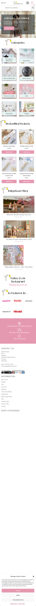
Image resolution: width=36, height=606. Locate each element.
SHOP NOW (9, 28)
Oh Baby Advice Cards (26, 146)
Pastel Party (8, 510)
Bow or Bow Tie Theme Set (12, 533)
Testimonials (4, 394)
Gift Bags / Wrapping (7, 479)
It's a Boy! (8, 544)
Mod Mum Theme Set (11, 527)
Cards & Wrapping (6, 442)
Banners (5, 569)
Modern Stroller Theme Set (12, 525)
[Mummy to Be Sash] (9, 136)
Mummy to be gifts (8, 474)
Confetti (5, 567)
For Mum (5, 455)
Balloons (5, 495)
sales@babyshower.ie (11, 366)
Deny (18, 595)
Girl (4, 538)
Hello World (8, 512)
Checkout (4, 387)
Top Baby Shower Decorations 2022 (19, 239)
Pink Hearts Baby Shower (12, 504)
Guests (5, 435)
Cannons (5, 493)
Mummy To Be (7, 430)
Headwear (6, 432)
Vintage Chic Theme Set (12, 518)
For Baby (5, 453)
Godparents (6, 466)
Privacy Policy (21, 603)
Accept (18, 590)
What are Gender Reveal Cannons (19, 215)
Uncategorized (5, 572)
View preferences (18, 600)
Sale (2, 449)
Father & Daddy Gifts (9, 470)
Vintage (5, 562)
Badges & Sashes (6, 429)
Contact (3, 406)
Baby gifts (6, 472)
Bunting (5, 558)
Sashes (5, 437)
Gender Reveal (5, 483)
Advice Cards (5, 451)
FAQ (2, 399)
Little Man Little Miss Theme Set (14, 529)
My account (4, 379)
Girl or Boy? (8, 508)
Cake (4, 487)
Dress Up (5, 560)
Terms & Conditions (6, 391)
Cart (2, 384)
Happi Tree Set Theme (11, 520)
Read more (9, 152)
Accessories (6, 417)
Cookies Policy (13, 603)
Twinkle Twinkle (9, 502)
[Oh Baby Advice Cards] (26, 136)
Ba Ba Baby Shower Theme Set (13, 531)
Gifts (2, 458)
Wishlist (3, 382)
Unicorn (5, 549)
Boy (4, 540)
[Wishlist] (14, 132)
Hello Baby (8, 506)
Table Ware (6, 489)
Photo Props (6, 419)
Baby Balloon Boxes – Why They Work (19, 267)
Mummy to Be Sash (9, 146)
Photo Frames (7, 460)
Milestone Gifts (7, 464)
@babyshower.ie (18, 285)
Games (3, 414)
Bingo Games (6, 421)
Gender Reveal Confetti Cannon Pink (9, 174)
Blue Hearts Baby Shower (12, 542)
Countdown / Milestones (7, 481)
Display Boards (7, 556)
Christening (6, 462)
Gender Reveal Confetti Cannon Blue (27, 174)
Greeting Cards (7, 446)
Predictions (6, 415)
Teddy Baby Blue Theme (12, 546)
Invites (5, 444)
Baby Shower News (6, 396)
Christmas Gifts (7, 476)
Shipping (3, 389)
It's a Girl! (7, 522)
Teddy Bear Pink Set (11, 535)
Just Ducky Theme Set (11, 516)
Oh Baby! (7, 514)
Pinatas (5, 423)
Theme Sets (4, 499)
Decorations (6, 491)
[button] (33, 576)
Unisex (5, 500)
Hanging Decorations (9, 564)
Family (5, 468)
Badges (5, 439)
